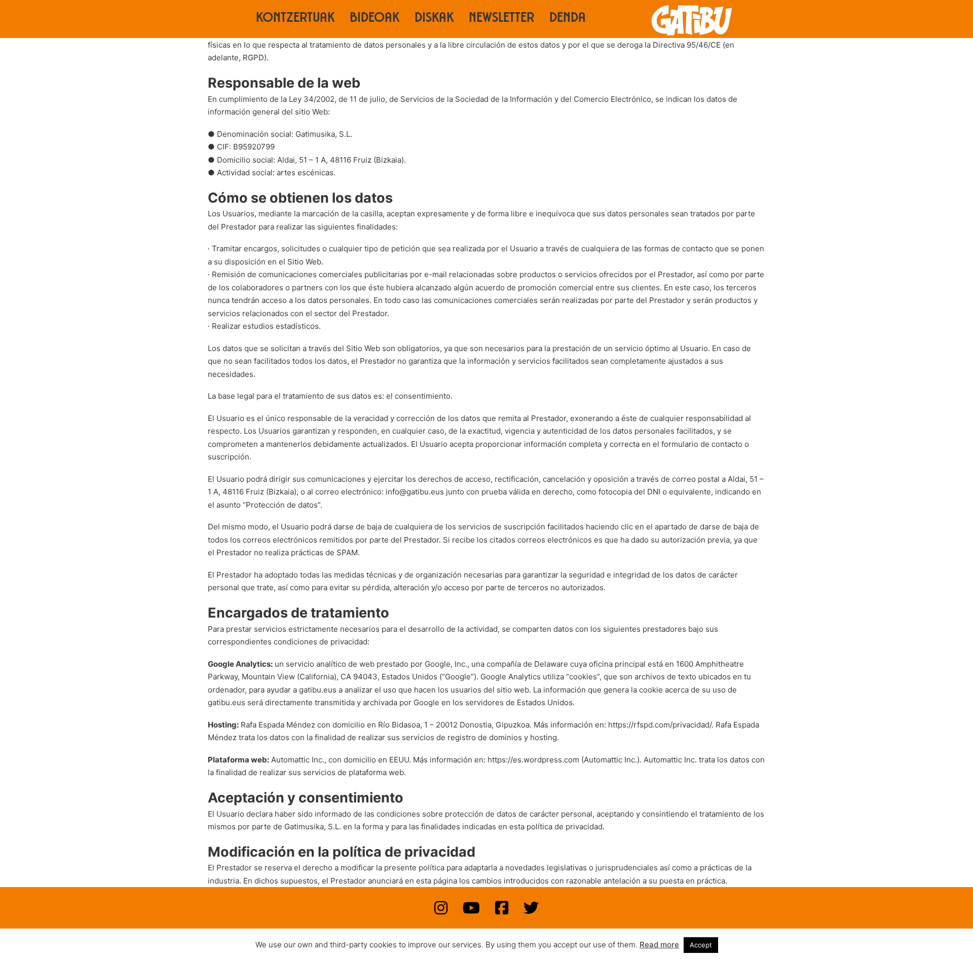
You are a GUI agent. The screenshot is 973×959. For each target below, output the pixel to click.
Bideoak (374, 19)
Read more (659, 944)
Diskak (434, 19)
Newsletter (501, 19)
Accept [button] (701, 945)
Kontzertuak (295, 19)
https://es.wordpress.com (533, 759)
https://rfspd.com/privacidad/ (660, 725)
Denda (567, 19)
